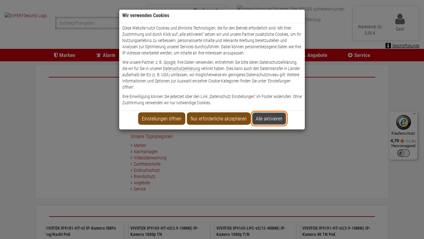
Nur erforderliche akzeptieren (219, 119)
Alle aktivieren (269, 119)
